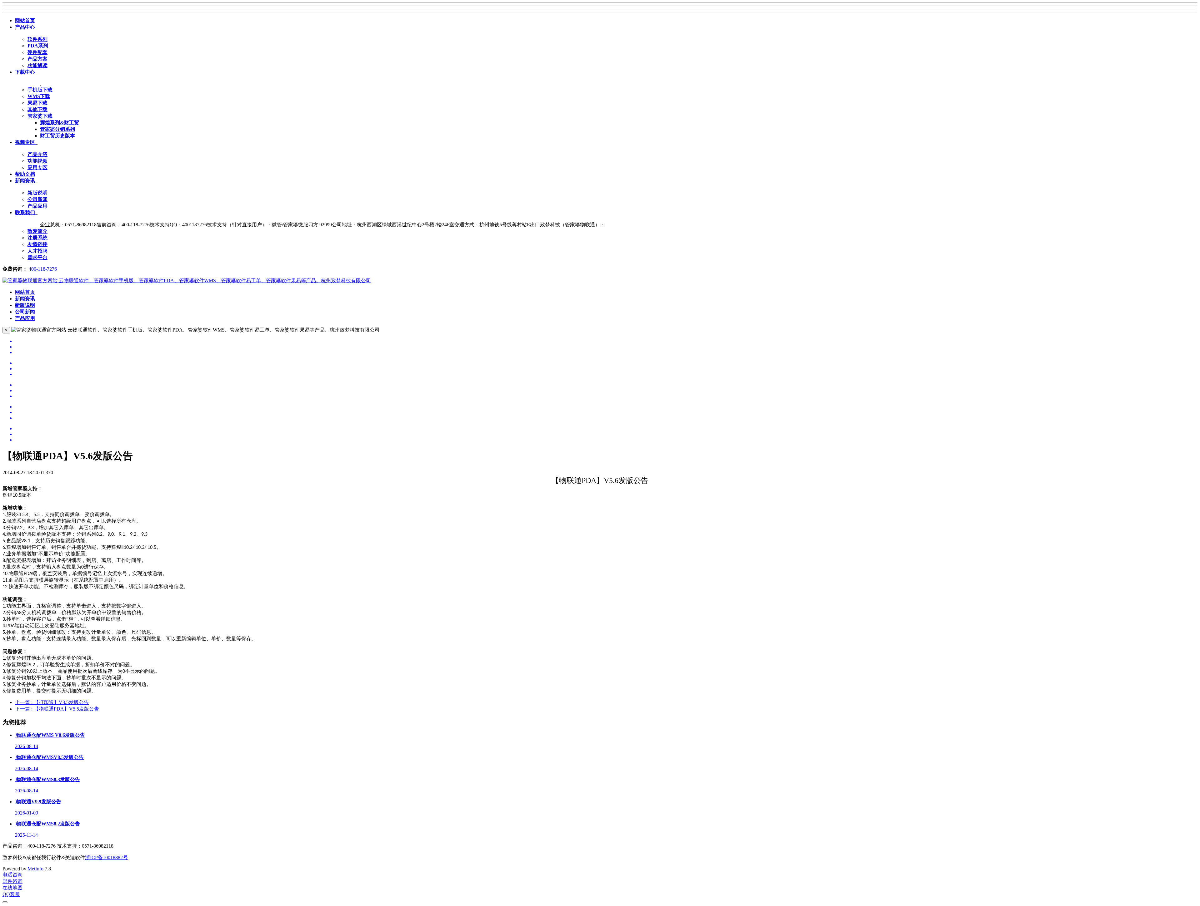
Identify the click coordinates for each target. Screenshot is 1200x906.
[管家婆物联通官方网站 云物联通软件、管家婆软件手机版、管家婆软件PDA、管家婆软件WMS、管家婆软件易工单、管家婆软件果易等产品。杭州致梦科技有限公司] (186, 280)
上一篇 (52, 702)
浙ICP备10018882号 (106, 857)
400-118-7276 (43, 269)
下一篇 (57, 709)
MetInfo (35, 868)
